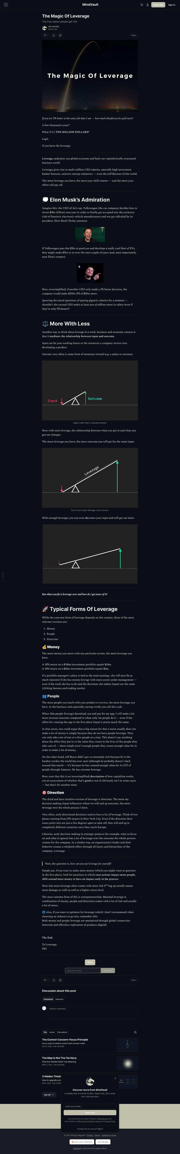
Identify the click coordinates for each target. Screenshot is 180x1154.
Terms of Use (103, 1118)
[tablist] (53, 999)
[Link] (38, 200)
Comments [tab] (48, 999)
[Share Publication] (147, 4)
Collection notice (109, 1135)
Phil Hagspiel (53, 27)
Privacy (90, 1135)
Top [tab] (45, 1032)
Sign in (171, 4)
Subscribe (158, 4)
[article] (90, 1045)
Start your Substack (83, 1142)
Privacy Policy (110, 1121)
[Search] (141, 4)
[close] (115, 1078)
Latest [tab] (52, 1032)
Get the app (103, 1142)
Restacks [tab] (59, 999)
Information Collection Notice (89, 1121)
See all (47, 1094)
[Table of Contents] (3, 577)
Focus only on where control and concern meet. (63, 1043)
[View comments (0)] (54, 35)
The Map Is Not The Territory (59, 1057)
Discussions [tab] (62, 1032)
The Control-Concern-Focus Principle (65, 1039)
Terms (97, 1135)
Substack (77, 1148)
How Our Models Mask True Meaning (59, 1061)
